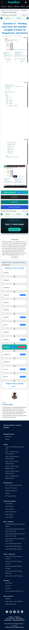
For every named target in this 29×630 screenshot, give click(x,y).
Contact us (17, 617)
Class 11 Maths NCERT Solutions (13, 546)
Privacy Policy (19, 618)
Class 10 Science (9, 506)
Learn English (8, 583)
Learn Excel (8, 585)
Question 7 (6, 272)
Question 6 (14, 347)
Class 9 (22, 6)
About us (11, 617)
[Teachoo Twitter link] (14, 611)
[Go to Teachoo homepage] (14, 2)
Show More (14, 257)
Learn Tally (8, 588)
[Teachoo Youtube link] (18, 611)
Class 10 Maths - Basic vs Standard (13, 601)
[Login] (25, 2)
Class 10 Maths (9, 503)
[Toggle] (2, 2)
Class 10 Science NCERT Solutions (14, 576)
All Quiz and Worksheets (14, 207)
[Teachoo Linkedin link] (22, 611)
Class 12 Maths (9, 514)
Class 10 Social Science (11, 511)
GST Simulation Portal (10, 496)
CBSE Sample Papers (10, 604)
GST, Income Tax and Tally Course (13, 485)
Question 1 (6, 302)
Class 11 (10, 6)
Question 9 (14, 295)
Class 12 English (9, 517)
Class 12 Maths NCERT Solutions (13, 549)
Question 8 (6, 280)
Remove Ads (14, 197)
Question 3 (6, 332)
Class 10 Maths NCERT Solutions (13, 543)
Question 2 (14, 339)
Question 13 (14, 354)
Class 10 (16, 6)
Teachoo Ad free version (11, 488)
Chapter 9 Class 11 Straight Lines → (14, 385)
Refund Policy (8, 620)
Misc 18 (14, 376)
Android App (8, 436)
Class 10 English (9, 509)
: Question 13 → (14, 192)
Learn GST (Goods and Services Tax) (14, 591)
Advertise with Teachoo (19, 620)
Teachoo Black (16, 415)
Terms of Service (10, 618)
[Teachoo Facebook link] (7, 611)
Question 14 (6, 362)
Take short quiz (14, 202)
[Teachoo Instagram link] (11, 611)
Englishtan (7, 598)
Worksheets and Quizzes (11, 490)
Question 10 (6, 287)
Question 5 (6, 310)
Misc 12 (14, 324)
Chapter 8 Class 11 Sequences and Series (10, 10)
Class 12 (3, 6)
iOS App (7, 439)
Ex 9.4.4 (14, 369)
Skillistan (7, 493)
